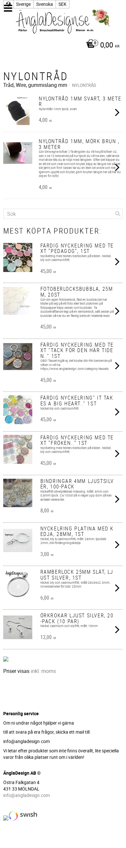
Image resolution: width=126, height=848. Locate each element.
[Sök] (118, 214)
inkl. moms (43, 671)
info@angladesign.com (26, 795)
